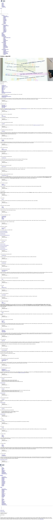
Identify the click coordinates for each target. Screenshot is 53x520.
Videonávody (3, 34)
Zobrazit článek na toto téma (3, 459)
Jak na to (4, 28)
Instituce (3, 15)
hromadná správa (4, 85)
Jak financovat (3, 481)
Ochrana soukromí (2, 511)
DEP (2, 286)
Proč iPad (3, 479)
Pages (2, 217)
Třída (2, 321)
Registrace (4, 44)
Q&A (2, 33)
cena (2, 115)
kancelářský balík (4, 216)
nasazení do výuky (4, 287)
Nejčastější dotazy (5, 40)
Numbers (3, 218)
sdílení (2, 206)
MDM (2, 302)
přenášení (3, 140)
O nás (2, 467)
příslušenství (3, 131)
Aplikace (3, 484)
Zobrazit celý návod (2, 382)
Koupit (1, 8)
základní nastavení (4, 369)
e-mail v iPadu (3, 331)
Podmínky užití (2, 510)
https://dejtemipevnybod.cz (3, 246)
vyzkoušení (3, 123)
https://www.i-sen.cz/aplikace (3, 232)
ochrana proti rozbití (4, 149)
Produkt (3, 427)
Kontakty (4, 39)
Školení (3, 497)
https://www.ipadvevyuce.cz (3, 249)
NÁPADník (3, 6)
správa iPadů (3, 322)
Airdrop (3, 207)
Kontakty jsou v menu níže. (8, 109)
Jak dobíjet (4, 22)
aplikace (3, 87)
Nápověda (3, 378)
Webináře (3, 5)
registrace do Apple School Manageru (6, 92)
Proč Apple (4, 18)
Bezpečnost (4, 19)
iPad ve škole (3, 105)
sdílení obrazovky (4, 166)
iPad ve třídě (3, 107)
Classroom (3, 320)
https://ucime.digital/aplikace (3, 231)
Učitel (2, 3)
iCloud (3, 199)
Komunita (4, 23)
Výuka (3, 90)
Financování (4, 29)
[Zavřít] (0, 516)
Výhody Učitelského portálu (6, 37)
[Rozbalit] (4, 15)
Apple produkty (4, 116)
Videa (4, 38)
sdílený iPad (3, 89)
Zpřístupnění (5, 30)
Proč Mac (3, 480)
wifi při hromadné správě (5, 359)
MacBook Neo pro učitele (5, 49)
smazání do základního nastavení (6, 370)
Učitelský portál (4, 36)
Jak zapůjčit (3, 482)
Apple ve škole (4, 106)
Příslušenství (4, 45)
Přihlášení (4, 41)
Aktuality (3, 4)
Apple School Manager (5, 86)
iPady (2, 279)
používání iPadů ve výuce (5, 175)
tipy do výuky (3, 241)
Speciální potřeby (4, 455)
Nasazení (3, 91)
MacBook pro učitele (4, 473)
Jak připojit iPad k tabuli (23, 108)
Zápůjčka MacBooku (6, 51)
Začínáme (3, 420)
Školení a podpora (5, 46)
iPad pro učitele (4, 42)
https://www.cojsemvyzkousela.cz (4, 245)
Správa (4, 21)
